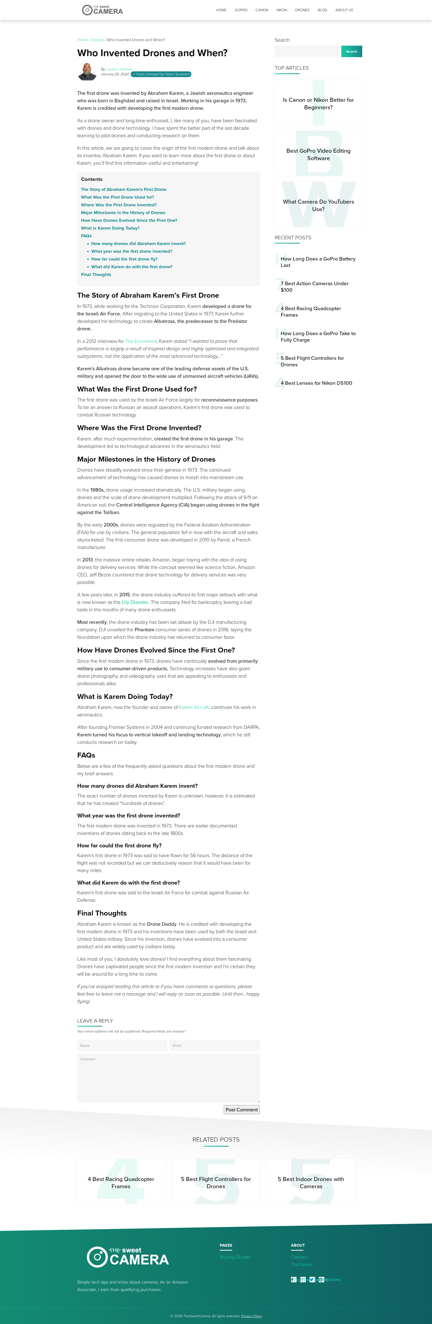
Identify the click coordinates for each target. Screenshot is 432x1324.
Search (282, 40)
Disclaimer (302, 1264)
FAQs (86, 236)
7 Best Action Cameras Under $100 (314, 286)
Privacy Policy (251, 1316)
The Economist (141, 341)
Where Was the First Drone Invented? (119, 205)
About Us (344, 10)
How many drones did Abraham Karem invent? (138, 243)
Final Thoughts (96, 274)
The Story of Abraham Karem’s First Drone (123, 189)
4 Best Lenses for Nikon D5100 (316, 383)
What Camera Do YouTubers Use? (318, 205)
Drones (302, 10)
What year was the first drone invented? (131, 251)
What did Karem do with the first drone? (131, 267)
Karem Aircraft (194, 707)
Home (221, 10)
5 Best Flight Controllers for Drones (312, 361)
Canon (262, 10)
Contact (299, 1257)
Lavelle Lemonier (119, 69)
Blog (322, 10)
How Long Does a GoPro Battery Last (318, 262)
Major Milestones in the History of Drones (123, 212)
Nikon (281, 10)
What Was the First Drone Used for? (117, 197)
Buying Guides (235, 1257)
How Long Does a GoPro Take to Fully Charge (318, 336)
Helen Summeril (177, 74)
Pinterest (332, 1279)
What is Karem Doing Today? (110, 228)
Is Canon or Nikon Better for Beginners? (318, 103)
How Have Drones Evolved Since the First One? (129, 220)
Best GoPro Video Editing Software (318, 154)
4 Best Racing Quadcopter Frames (311, 311)
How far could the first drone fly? (124, 259)
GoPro (241, 10)
